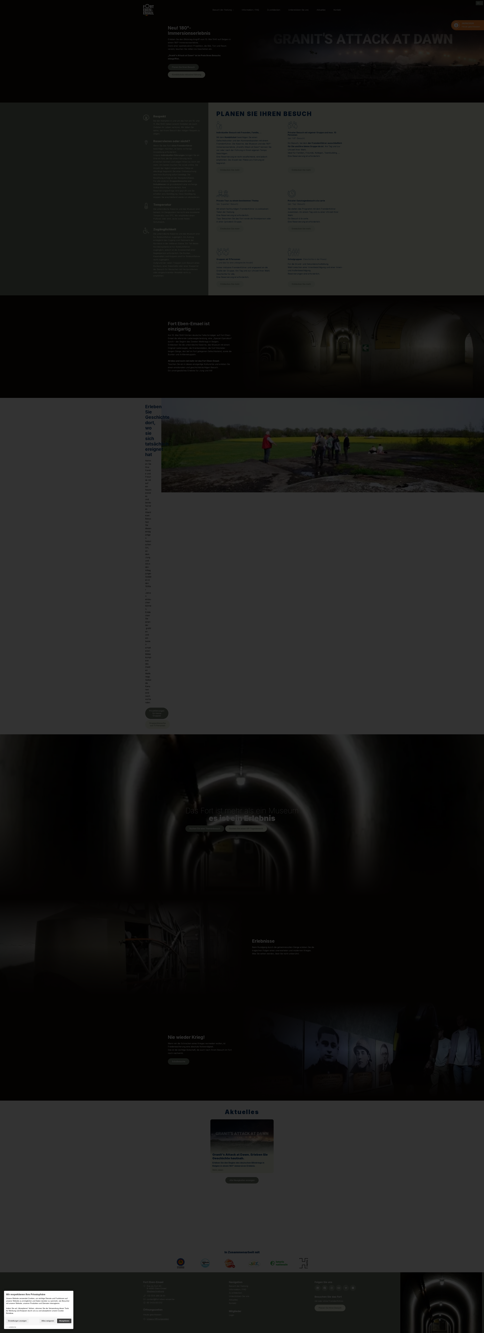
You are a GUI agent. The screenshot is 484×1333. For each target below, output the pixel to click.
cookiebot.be (12, 1327)
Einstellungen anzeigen (17, 1321)
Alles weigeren (47, 1321)
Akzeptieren (64, 1321)
